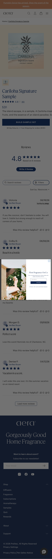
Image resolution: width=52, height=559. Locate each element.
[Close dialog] (49, 261)
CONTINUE (38, 282)
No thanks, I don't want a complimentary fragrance (38, 286)
